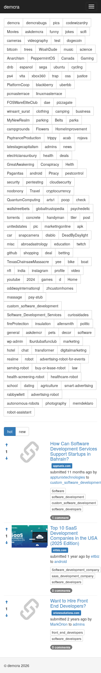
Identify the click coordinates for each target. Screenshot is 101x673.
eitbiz (95, 556)
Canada (67, 58)
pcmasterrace (18, 93)
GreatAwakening (20, 164)
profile (60, 270)
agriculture (49, 385)
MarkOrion (59, 624)
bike (71, 261)
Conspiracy (50, 164)
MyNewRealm (18, 120)
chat (24, 350)
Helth (70, 164)
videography (38, 40)
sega (43, 66)
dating (29, 385)
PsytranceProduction (24, 137)
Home (72, 279)
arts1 (51, 199)
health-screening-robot (25, 376)
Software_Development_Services (34, 314)
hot (9, 431)
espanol (26, 66)
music (68, 49)
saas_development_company (72, 576)
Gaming (87, 58)
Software (58, 490)
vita (22, 75)
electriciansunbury (22, 155)
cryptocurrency (58, 190)
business (83, 111)
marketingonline (58, 226)
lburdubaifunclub (43, 341)
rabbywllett (16, 394)
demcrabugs (36, 22)
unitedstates (17, 226)
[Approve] (6, 445)
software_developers (66, 509)
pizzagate (65, 102)
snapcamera (29, 235)
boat (84, 261)
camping (62, 111)
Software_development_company (75, 569)
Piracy (54, 173)
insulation (43, 323)
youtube (13, 279)
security (13, 182)
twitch (81, 243)
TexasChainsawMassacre (28, 261)
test (57, 40)
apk (80, 226)
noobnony (15, 190)
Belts (59, 120)
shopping (31, 252)
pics (56, 22)
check (81, 199)
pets (51, 332)
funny (54, 31)
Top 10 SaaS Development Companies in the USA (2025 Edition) (73, 535)
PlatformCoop (18, 84)
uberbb (65, 84)
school (12, 385)
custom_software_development (32, 305)
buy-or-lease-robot (50, 367)
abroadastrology (34, 243)
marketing (71, 341)
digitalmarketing (73, 350)
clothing (42, 111)
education (62, 243)
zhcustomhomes (59, 288)
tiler (74, 217)
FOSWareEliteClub (22, 102)
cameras (14, 40)
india (21, 270)
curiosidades (78, 314)
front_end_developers (67, 632)
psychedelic (80, 208)
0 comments (61, 590)
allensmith (65, 323)
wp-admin (15, 341)
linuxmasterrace (49, 93)
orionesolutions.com (66, 613)
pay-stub (35, 297)
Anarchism (15, 58)
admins (51, 146)
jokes (69, 31)
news (67, 146)
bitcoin (12, 49)
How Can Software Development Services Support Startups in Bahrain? (73, 451)
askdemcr (34, 332)
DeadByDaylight (75, 235)
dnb (10, 66)
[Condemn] (6, 458)
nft (9, 270)
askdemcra (34, 31)
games (47, 279)
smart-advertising (78, 385)
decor (66, 332)
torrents (13, 217)
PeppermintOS (43, 58)
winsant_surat (18, 111)
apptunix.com (61, 466)
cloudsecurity (60, 182)
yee (58, 261)
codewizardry (77, 22)
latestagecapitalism (22, 146)
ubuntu (59, 66)
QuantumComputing (23, 199)
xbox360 (39, 75)
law (74, 367)
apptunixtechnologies (67, 477)
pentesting (34, 182)
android (36, 173)
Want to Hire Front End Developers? (69, 603)
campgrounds (18, 128)
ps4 (10, 75)
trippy (51, 137)
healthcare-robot (64, 376)
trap (55, 75)
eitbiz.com (59, 550)
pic (35, 226)
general (13, 332)
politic (85, 323)
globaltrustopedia (50, 208)
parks (73, 120)
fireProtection (18, 323)
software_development (68, 496)
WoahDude (48, 49)
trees (28, 49)
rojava (82, 137)
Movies (13, 31)
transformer (44, 350)
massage (14, 297)
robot (29, 358)
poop (65, 199)
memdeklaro (83, 403)
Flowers (42, 128)
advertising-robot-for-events (62, 358)
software (85, 332)
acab (67, 137)
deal (48, 252)
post (86, 217)
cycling (77, 66)
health (48, 155)
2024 (31, 279)
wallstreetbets (18, 208)
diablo (50, 235)
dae (47, 102)
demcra (11, 6)
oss (68, 75)
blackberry (44, 84)
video (75, 270)
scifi (83, 31)
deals (64, 155)
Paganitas (15, 173)
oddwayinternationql (23, 288)
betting (64, 252)
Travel (35, 190)
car (9, 235)
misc (11, 243)
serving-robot (18, 367)
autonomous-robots (23, 403)
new (22, 431)
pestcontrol (74, 173)
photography (56, 403)
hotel (11, 350)
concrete (33, 217)
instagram (40, 270)
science (86, 49)
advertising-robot (45, 394)
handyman (55, 217)
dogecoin (74, 40)
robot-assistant (19, 412)
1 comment (60, 517)
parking (42, 120)
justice (82, 75)
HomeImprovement (71, 128)
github (12, 252)
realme (12, 358)
